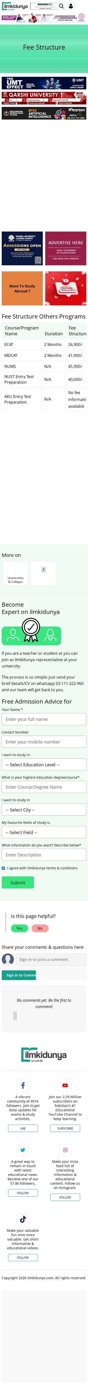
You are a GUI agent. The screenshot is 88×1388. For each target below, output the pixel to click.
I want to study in (16, 755)
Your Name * (12, 709)
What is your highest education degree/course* (40, 777)
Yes (19, 928)
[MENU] (82, 6)
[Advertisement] (44, 169)
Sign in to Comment (21, 975)
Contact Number (15, 732)
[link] (45, 6)
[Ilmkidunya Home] (15, 6)
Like (23, 1128)
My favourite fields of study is (26, 822)
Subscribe (65, 1128)
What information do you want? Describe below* (41, 845)
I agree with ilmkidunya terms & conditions (42, 868)
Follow (23, 1193)
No (40, 928)
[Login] (71, 6)
